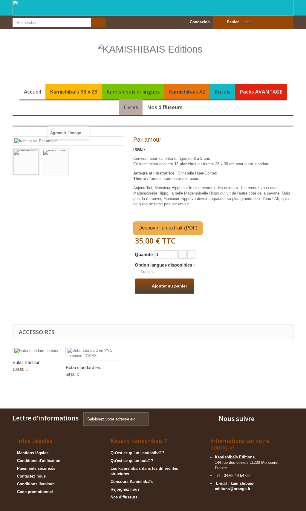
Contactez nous (31, 476)
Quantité (144, 254)
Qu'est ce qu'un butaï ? (132, 460)
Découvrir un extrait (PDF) (168, 228)
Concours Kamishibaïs (132, 481)
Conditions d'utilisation (38, 460)
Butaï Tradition (26, 362)
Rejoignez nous (125, 489)
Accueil (32, 91)
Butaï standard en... (85, 367)
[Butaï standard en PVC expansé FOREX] (92, 353)
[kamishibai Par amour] (26, 162)
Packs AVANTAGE (261, 91)
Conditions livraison (36, 484)
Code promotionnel (35, 491)
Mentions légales (32, 453)
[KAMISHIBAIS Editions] (153, 59)
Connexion (200, 22)
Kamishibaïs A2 (187, 91)
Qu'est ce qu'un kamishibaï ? (137, 453)
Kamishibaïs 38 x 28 (73, 91)
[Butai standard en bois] (39, 350)
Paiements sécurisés (36, 468)
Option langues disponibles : (165, 264)
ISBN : (139, 150)
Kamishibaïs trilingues (133, 91)
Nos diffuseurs (165, 107)
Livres (130, 107)
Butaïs (223, 91)
